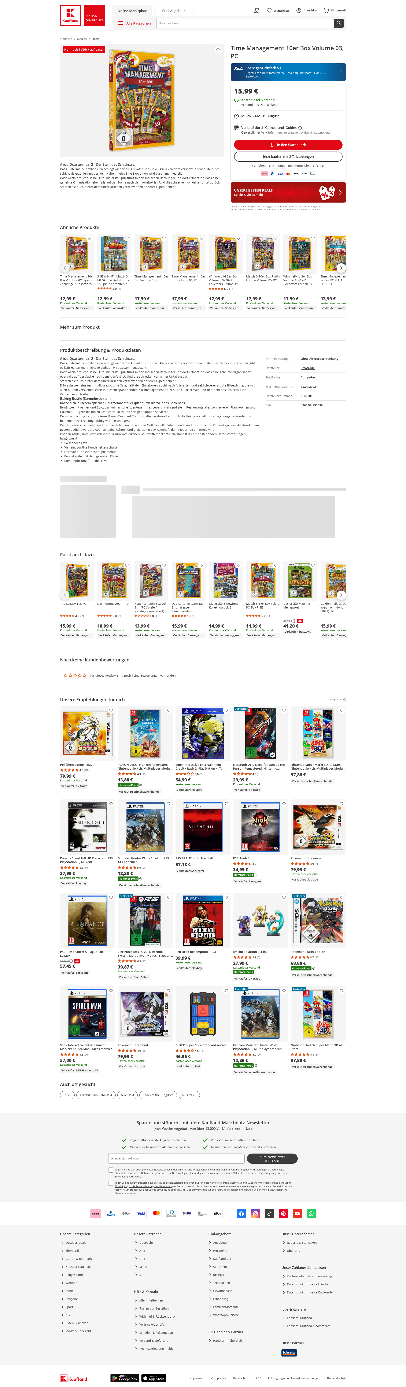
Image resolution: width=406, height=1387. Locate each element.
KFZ (68, 1315)
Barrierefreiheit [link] (336, 1378)
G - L (142, 1259)
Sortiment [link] (220, 1267)
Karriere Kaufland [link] (299, 1318)
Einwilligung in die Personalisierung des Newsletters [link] (143, 1186)
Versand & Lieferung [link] (153, 1341)
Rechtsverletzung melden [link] (157, 1349)
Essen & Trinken (77, 1323)
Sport (69, 1307)
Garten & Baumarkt (79, 1259)
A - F (142, 1251)
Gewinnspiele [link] (222, 1291)
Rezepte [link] (219, 1275)
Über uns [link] (293, 1251)
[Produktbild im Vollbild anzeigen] (142, 100)
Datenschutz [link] (241, 1378)
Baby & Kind (74, 1275)
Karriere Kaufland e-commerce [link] (309, 1326)
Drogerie (72, 1299)
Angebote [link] (220, 1243)
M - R (143, 1267)
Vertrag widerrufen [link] (152, 1324)
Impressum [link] (197, 1378)
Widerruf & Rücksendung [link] (157, 1316)
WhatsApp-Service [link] (226, 1315)
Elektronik (73, 1251)
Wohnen (71, 1283)
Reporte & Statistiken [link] (302, 1243)
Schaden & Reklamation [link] (156, 1332)
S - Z (142, 1275)
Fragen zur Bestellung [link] (154, 1308)
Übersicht (146, 1243)
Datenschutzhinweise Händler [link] (308, 1284)
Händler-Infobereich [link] (227, 1341)
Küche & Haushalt (78, 1267)
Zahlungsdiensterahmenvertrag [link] (309, 1276)
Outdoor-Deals (76, 1243)
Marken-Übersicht (78, 1331)
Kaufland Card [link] (223, 1259)
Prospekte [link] (220, 1251)
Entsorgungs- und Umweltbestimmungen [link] (294, 1378)
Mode (70, 1291)
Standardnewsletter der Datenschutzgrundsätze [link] (141, 1172)
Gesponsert (336, 699)
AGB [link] (258, 1378)
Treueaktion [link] (221, 1283)
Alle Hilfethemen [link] (151, 1300)
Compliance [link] (218, 1378)
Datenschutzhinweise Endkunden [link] (311, 1292)
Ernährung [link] (220, 1299)
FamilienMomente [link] (226, 1307)
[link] (173, 10)
